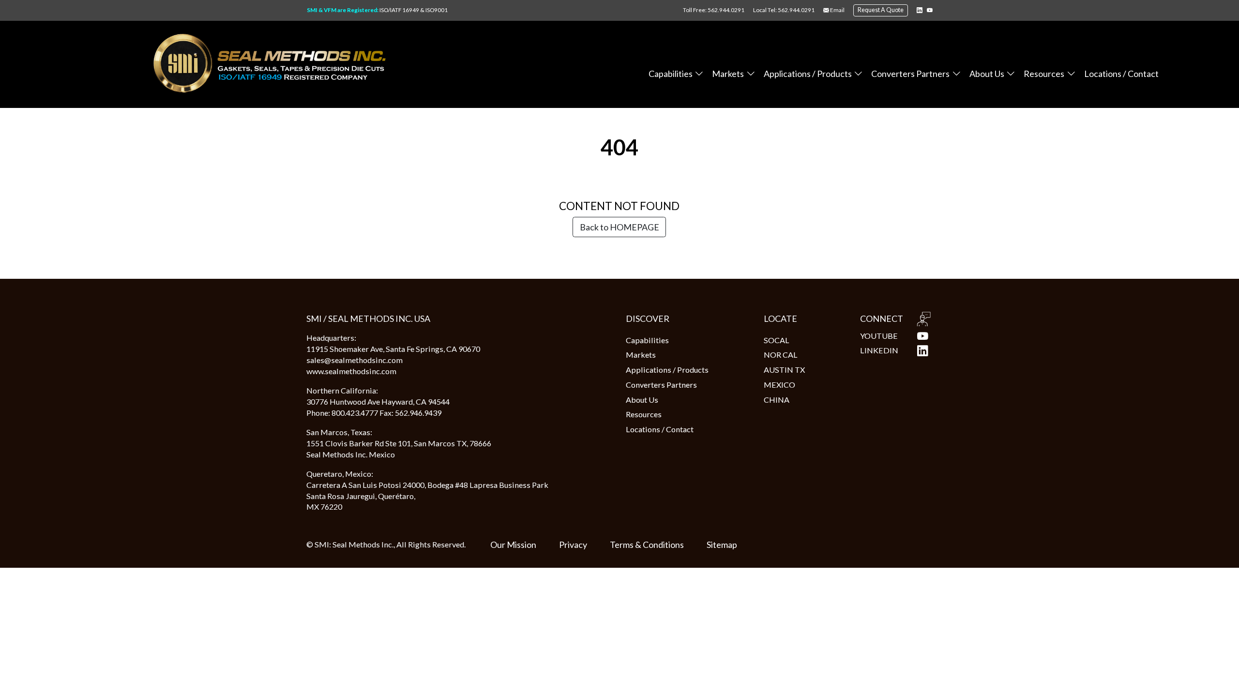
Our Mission (513, 544)
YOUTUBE (879, 335)
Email (837, 10)
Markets (728, 73)
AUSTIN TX (784, 369)
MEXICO (779, 384)
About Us (986, 73)
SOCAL (776, 340)
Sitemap (722, 544)
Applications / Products (808, 73)
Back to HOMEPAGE (619, 227)
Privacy (573, 544)
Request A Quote (881, 10)
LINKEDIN (879, 350)
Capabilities (671, 73)
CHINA (776, 399)
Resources (1044, 73)
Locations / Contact (1121, 73)
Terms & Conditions (647, 544)
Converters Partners (910, 73)
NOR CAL (781, 354)
